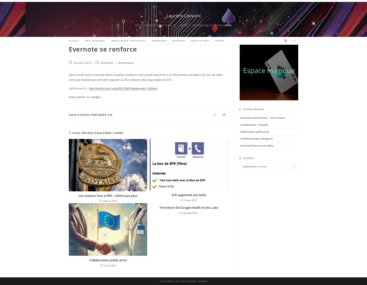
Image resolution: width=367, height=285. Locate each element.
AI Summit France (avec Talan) (256, 145)
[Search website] (294, 41)
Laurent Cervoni (183, 15)
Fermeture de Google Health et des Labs (189, 207)
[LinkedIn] (285, 41)
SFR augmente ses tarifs (188, 195)
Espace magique (269, 70)
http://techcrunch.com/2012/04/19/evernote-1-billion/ (123, 88)
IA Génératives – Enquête (254, 125)
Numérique (126, 63)
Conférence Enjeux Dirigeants (256, 138)
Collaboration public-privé (108, 260)
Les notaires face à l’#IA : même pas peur (108, 196)
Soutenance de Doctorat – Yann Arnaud (262, 117)
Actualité (107, 63)
